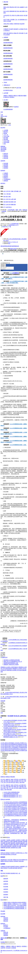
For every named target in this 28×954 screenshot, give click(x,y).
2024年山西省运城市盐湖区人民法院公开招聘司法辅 (14, 750)
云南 (7, 204)
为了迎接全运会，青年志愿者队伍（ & (14, 827)
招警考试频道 (13, 248)
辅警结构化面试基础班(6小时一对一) (12, 795)
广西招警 (5, 844)
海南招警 (20, 841)
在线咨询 (5, 919)
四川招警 (19, 846)
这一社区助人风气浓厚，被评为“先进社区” (15, 825)
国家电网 (12, 11)
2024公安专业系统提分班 (14, 645)
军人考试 (12, 15)
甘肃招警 (14, 846)
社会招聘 (5, 109)
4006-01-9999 (4, 116)
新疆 (7, 201)
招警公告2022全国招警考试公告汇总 (12, 661)
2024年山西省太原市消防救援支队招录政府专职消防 (14, 744)
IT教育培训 (16, 23)
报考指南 (5, 156)
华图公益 (13, 946)
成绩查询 (5, 641)
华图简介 (5, 95)
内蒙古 (20, 788)
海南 (9, 194)
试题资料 (3, 160)
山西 (12, 199)
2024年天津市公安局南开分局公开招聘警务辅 (15, 808)
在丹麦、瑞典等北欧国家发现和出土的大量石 (15, 828)
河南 (4, 196)
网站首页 (5, 921)
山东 (4, 191)
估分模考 (7, 34)
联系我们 (12, 97)
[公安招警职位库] (4, 657)
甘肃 (14, 201)
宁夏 (4, 201)
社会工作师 (6, 140)
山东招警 (12, 840)
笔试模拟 (5, 166)
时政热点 (5, 155)
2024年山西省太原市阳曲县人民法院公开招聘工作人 (14, 743)
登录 (2, 112)
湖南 (9, 196)
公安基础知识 (6, 179)
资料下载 (5, 897)
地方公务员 (6, 11)
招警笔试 (3, 776)
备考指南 (15, 868)
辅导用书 (3, 183)
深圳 (21, 782)
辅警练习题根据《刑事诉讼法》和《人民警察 (14, 904)
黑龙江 (10, 207)
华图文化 (15, 95)
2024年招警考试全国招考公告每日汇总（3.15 (15, 806)
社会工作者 (6, 136)
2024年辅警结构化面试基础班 (10, 793)
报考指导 (3, 857)
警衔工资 (10, 854)
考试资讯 (3, 151)
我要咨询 (16, 246)
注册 (2, 114)
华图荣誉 (8, 946)
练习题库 (5, 90)
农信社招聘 (6, 142)
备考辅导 (3, 170)
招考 (20, 209)
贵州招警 (24, 846)
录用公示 (25, 642)
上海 (20, 191)
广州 (2, 782)
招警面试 (7, 776)
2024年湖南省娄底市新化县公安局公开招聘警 (15, 803)
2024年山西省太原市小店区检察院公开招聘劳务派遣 (14, 747)
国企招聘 (5, 139)
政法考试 (3, 127)
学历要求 (12, 853)
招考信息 (25, 209)
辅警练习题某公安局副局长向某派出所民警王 (14, 902)
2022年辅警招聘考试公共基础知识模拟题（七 (14, 907)
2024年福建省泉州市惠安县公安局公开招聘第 (15, 814)
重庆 (14, 204)
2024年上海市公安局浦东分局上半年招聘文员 (15, 809)
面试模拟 (5, 168)
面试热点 (7, 30)
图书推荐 (12, 246)
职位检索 (5, 886)
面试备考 (16, 29)
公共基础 (21, 29)
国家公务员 (6, 7)
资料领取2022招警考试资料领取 (11, 660)
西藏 (12, 204)
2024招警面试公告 (13, 642)
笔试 (2, 873)
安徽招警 (15, 841)
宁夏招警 (21, 844)
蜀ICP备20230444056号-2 (7, 950)
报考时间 (23, 859)
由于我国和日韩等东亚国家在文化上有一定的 (15, 824)
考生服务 (3, 911)
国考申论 (11, 33)
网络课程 (10, 42)
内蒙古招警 (16, 844)
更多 (4, 143)
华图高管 (10, 95)
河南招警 (25, 841)
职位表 (23, 639)
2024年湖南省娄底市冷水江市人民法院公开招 (15, 811)
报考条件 (7, 853)
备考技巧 (5, 177)
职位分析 (18, 859)
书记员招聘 (3, 148)
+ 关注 (9, 125)
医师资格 (22, 19)
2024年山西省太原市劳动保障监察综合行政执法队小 (14, 749)
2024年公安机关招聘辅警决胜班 (11, 792)
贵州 (9, 204)
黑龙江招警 (18, 847)
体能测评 (22, 866)
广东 (4, 194)
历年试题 (21, 33)
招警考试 (16, 273)
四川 (4, 204)
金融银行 (22, 7)
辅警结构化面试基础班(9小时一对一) (12, 796)
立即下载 (18, 87)
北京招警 (3, 840)
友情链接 (13, 947)
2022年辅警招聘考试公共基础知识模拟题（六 (14, 908)
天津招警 (10, 844)
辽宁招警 (22, 840)
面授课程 (5, 42)
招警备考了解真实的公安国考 (11, 664)
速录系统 (5, 881)
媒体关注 (7, 97)
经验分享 (16, 33)
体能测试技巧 (4, 859)
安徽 (12, 191)
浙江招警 (10, 841)
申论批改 (10, 90)
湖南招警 (12, 843)
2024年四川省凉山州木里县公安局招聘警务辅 (15, 802)
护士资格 (17, 15)
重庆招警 (7, 847)
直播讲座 (5, 884)
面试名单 (3, 644)
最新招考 (5, 878)
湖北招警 (7, 843)
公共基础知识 (6, 928)
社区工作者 (6, 19)
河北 (9, 199)
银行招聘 (22, 11)
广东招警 (7, 840)
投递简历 (16, 106)
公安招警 (12, 19)
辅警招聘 (3, 146)
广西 (7, 194)
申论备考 (11, 29)
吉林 (7, 207)
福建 (17, 191)
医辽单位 (17, 11)
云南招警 (5, 841)
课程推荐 (3, 246)
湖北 (7, 196)
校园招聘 (10, 109)
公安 (13, 273)
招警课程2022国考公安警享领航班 (9, 667)
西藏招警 (3, 847)
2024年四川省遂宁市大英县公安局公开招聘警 (15, 812)
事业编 (5, 133)
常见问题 (10, 859)
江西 (14, 191)
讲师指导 (5, 180)
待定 (9, 243)
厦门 (9, 779)
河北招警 (3, 843)
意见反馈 (8, 947)
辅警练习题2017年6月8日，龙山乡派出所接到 (14, 905)
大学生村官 (6, 15)
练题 (2, 876)
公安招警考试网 (14, 223)
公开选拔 (8, 21)
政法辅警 (3, 913)
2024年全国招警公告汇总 (14, 639)
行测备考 (5, 29)
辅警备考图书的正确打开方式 (11, 821)
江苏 (7, 191)
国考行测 (5, 33)
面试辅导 (5, 176)
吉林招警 (12, 847)
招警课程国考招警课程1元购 (10, 663)
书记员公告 (16, 716)
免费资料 (3, 930)
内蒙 (14, 199)
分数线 (14, 859)
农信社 (21, 15)
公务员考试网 (10, 209)
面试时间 (20, 642)
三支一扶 (17, 19)
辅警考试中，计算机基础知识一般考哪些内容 (15, 819)
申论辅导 (5, 174)
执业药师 (22, 23)
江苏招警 (17, 840)
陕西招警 (9, 846)
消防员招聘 (3, 149)
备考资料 (7, 799)
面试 (4, 873)
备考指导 (3, 923)
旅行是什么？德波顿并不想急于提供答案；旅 (15, 822)
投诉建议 (3, 942)
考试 (2, 870)
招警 (17, 209)
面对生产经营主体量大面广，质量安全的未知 (15, 830)
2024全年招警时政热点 (14, 648)
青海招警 (4, 846)
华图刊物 (20, 95)
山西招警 (4, 211)
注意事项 (17, 853)
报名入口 (22, 853)
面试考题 (5, 165)
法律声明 (3, 947)
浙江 (9, 191)
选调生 (11, 23)
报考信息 (5, 153)
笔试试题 (5, 163)
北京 (4, 199)
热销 (3, 700)
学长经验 (10, 868)
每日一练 (22, 648)
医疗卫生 (17, 7)
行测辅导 (5, 173)
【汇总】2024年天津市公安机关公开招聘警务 (15, 805)
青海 (9, 201)
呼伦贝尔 (13, 782)
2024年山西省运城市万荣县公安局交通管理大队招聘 (14, 746)
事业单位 (12, 7)
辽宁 (4, 207)
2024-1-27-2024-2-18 (13, 242)
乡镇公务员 (6, 23)
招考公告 (5, 932)
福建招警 (22, 843)
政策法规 (5, 158)
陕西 (12, 201)
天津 (7, 199)
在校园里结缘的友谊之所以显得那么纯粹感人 (15, 831)
